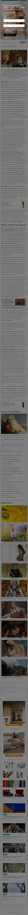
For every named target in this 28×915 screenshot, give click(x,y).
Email (4, 23)
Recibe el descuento (9, 34)
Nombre (5, 18)
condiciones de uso (15, 28)
